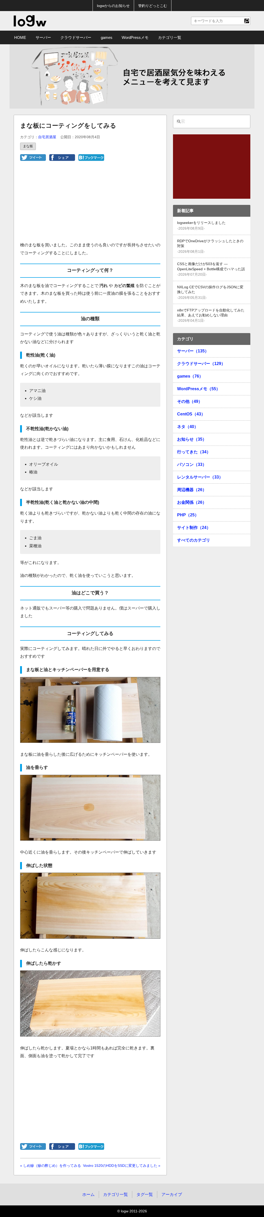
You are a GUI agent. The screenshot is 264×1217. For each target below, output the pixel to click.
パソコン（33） (192, 464)
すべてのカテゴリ (193, 540)
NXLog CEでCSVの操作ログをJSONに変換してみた (210, 289)
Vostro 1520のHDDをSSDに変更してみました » (121, 1165)
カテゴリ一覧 (169, 37)
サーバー (43, 37)
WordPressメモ (135, 37)
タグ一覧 (144, 1194)
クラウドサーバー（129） (201, 363)
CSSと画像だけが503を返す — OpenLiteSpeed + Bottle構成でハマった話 (211, 266)
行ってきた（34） (194, 452)
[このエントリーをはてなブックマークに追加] (91, 159)
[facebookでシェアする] (62, 159)
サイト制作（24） (194, 527)
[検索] (246, 21)
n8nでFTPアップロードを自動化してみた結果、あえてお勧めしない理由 (210, 312)
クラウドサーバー (75, 37)
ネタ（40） (187, 426)
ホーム (88, 1194)
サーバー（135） (193, 351)
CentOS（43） (191, 414)
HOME (20, 37)
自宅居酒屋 (47, 137)
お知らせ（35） (192, 439)
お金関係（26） (192, 502)
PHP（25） (188, 515)
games (106, 37)
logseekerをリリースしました (201, 223)
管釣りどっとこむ (152, 6)
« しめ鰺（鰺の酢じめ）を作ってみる (50, 1165)
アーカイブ (171, 1194)
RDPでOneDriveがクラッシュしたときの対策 (210, 243)
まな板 (28, 146)
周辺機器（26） (192, 490)
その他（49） (189, 401)
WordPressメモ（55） (198, 389)
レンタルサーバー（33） (200, 477)
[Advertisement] (90, 205)
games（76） (190, 376)
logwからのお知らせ (113, 6)
